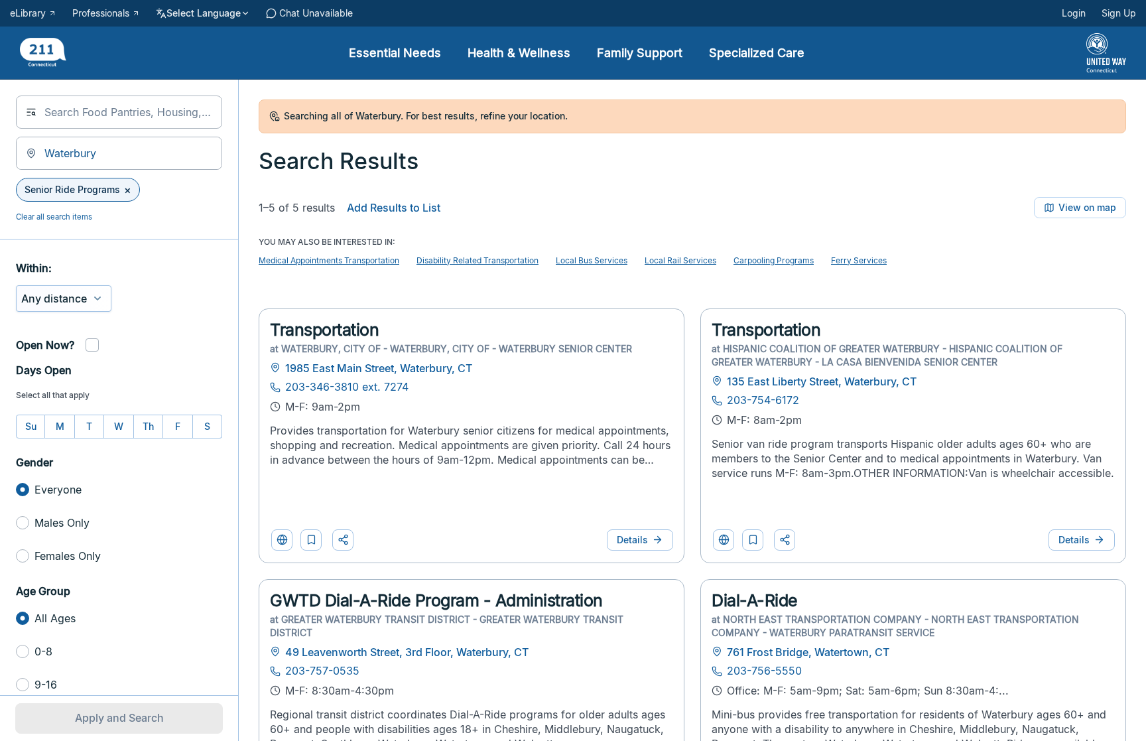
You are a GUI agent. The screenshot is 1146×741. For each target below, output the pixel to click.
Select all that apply (53, 395)
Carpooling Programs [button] (773, 260)
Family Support (639, 53)
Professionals (100, 13)
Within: (34, 268)
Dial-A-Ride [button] (755, 600)
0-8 (43, 651)
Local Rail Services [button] (680, 260)
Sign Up (1119, 13)
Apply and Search (119, 717)
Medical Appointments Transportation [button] (329, 260)
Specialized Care (756, 53)
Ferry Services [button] (859, 260)
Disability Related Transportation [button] (477, 260)
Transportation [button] (324, 330)
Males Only (62, 522)
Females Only (67, 556)
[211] (43, 53)
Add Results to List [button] (393, 207)
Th (148, 426)
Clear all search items (54, 217)
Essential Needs (395, 53)
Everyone (58, 489)
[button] (311, 540)
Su (30, 426)
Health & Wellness (519, 53)
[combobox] (119, 112)
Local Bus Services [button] (591, 260)
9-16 (45, 684)
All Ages (55, 618)
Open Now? (45, 345)
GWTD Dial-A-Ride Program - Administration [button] (436, 600)
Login (1074, 13)
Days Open (44, 370)
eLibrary (28, 13)
